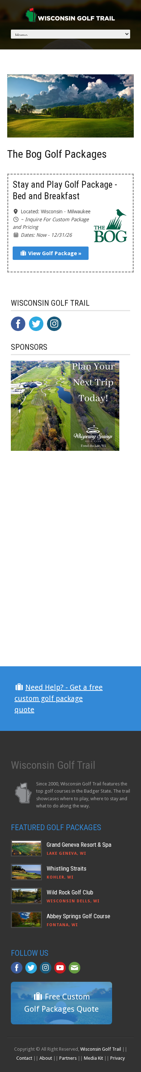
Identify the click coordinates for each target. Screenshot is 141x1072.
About (45, 1058)
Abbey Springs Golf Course (78, 916)
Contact (24, 1058)
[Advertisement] (65, 603)
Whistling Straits (66, 868)
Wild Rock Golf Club (70, 892)
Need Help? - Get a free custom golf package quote (58, 698)
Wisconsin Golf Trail (100, 1049)
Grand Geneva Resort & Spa (79, 844)
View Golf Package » (54, 253)
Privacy (117, 1058)
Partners (68, 1058)
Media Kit (93, 1058)
